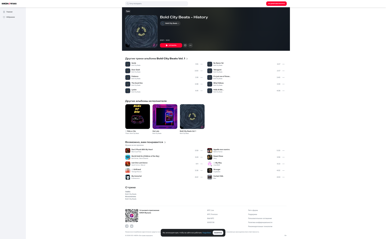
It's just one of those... (222, 76)
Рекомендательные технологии (260, 226)
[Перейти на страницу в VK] (131, 226)
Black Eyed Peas (136, 152)
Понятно (218, 233)
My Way (218, 163)
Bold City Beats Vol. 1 (188, 131)
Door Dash (135, 70)
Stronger (216, 169)
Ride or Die (131, 131)
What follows (218, 83)
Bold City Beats (135, 65)
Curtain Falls (218, 176)
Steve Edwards (143, 158)
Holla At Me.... (218, 90)
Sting (215, 158)
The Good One (137, 83)
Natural (143, 165)
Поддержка (252, 214)
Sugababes (216, 172)
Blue (214, 178)
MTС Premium (212, 214)
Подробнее (206, 233)
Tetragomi (217, 70)
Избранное (10, 17)
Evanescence (135, 178)
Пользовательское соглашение (260, 218)
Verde (133, 63)
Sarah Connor (135, 165)
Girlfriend (137, 169)
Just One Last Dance (139, 163)
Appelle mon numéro (221, 149)
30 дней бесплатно (276, 4)
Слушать (172, 45)
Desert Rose (218, 156)
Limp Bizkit (216, 165)
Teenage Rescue (136, 172)
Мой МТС (210, 218)
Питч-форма (253, 210)
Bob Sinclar (134, 158)
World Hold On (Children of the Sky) (145, 156)
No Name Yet (218, 63)
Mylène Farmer (218, 152)
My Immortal (136, 176)
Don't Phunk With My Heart (142, 149)
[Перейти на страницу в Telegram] (126, 226)
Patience (134, 76)
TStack (127, 133)
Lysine (133, 90)
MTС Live (210, 210)
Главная (9, 12)
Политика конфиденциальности (260, 222)
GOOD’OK (210, 222)
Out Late (155, 131)
